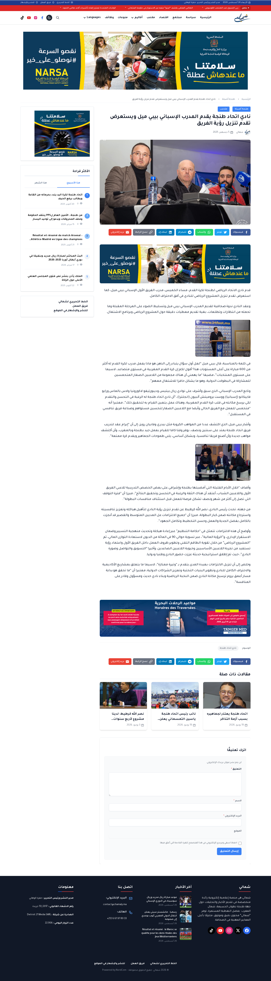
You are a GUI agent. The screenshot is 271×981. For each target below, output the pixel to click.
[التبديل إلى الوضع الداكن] (49, 18)
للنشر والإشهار (27, 2)
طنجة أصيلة (228, 99)
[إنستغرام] (35, 18)
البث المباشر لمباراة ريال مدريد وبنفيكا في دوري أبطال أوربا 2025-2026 (55, 258)
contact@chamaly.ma (115, 904)
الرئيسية (205, 17)
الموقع (238, 831)
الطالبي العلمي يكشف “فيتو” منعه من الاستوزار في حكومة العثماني (207, 8)
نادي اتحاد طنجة (228, 648)
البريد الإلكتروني (232, 816)
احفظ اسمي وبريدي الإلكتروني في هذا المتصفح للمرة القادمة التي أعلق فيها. (198, 843)
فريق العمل (45, 2)
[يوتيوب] (29, 18)
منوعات (123, 17)
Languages (94, 17)
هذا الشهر (41, 183)
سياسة (191, 17)
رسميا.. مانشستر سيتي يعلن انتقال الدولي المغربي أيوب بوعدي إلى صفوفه (159, 916)
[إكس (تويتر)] (238, 930)
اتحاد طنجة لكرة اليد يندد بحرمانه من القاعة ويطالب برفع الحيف (55, 197)
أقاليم (139, 17)
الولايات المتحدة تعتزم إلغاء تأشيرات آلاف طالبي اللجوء (136, 8)
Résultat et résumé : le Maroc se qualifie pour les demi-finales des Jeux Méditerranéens (159, 933)
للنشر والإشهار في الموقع (71, 310)
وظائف (109, 17)
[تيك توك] (22, 18)
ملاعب (151, 17)
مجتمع (177, 17)
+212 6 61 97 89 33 (117, 918)
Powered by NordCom (114, 970)
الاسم (238, 801)
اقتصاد (163, 17)
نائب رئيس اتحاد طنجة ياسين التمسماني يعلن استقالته (177, 719)
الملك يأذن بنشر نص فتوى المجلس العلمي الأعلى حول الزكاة (55, 278)
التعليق (236, 769)
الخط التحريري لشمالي (73, 301)
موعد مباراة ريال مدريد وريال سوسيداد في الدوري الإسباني (161, 899)
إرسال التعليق (229, 851)
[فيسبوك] (42, 18)
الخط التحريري (63, 2)
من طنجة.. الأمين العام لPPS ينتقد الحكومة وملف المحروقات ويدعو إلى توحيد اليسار (55, 217)
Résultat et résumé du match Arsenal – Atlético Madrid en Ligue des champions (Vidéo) (56, 237)
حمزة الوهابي (35, 898)
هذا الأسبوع (73, 183)
